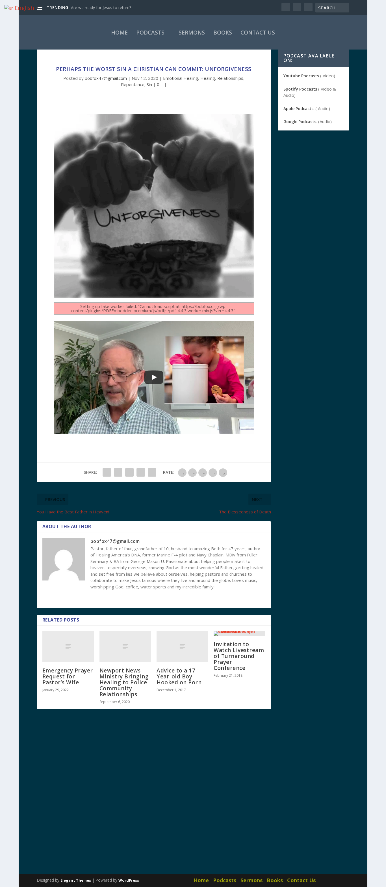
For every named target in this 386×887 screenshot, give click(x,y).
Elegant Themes (75, 880)
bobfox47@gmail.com (106, 78)
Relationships (230, 78)
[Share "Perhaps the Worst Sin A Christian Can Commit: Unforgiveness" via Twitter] (118, 472)
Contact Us (257, 32)
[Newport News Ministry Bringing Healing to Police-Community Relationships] (125, 646)
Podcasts (150, 32)
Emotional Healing (180, 78)
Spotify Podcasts (300, 89)
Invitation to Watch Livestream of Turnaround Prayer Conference (239, 656)
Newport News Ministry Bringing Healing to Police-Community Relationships (124, 682)
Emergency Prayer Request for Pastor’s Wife (67, 676)
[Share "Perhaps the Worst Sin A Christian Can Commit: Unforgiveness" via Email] (140, 472)
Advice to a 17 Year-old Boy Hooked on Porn (179, 676)
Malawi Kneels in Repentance (97, 7)
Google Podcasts (299, 121)
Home (119, 32)
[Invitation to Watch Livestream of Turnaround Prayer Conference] (239, 633)
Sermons (192, 32)
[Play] (153, 377)
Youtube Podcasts (301, 75)
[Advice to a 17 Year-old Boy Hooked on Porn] (182, 646)
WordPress (128, 880)
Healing (207, 78)
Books (222, 32)
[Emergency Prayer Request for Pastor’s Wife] (68, 646)
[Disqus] (154, 797)
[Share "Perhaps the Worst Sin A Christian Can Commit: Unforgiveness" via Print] (152, 472)
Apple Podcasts (298, 108)
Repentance (132, 84)
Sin (149, 84)
